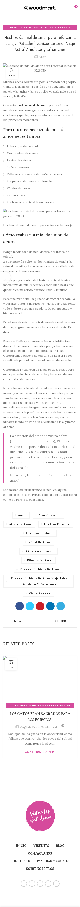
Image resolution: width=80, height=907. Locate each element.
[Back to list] (40, 621)
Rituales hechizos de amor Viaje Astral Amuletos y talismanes (39, 581)
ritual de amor (39, 542)
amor (7, 96)
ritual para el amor (39, 551)
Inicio (21, 846)
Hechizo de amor (57, 524)
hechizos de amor (39, 533)
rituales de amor (39, 560)
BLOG (60, 846)
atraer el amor (20, 524)
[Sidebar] (5, 277)
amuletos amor (50, 515)
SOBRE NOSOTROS (40, 869)
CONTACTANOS (40, 853)
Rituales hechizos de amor (40, 569)
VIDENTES (41, 846)
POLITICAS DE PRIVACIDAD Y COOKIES (40, 861)
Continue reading (40, 751)
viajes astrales (39, 593)
